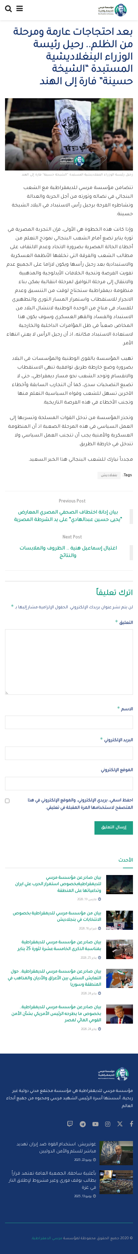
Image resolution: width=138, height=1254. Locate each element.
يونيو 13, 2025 (83, 1197)
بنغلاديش (109, 475)
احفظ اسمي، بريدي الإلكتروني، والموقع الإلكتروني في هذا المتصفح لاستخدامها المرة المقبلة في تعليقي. (80, 804)
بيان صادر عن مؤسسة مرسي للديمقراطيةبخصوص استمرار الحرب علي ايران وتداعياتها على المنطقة (58, 885)
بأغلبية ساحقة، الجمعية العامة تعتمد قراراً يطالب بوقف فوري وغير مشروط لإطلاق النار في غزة (52, 1180)
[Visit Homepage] (112, 10)
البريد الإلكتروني (116, 739)
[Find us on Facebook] (131, 1124)
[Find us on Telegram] (83, 1124)
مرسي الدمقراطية (47, 1239)
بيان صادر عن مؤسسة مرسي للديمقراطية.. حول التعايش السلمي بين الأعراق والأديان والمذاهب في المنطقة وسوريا (54, 978)
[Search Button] (8, 10)
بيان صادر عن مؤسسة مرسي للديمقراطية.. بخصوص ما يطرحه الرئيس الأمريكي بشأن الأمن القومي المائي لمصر (56, 1014)
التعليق (124, 622)
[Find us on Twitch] (70, 1124)
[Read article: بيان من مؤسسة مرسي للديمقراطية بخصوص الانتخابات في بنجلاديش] (119, 920)
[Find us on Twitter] (120, 1124)
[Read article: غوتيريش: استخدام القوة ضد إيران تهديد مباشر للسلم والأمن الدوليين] (116, 1153)
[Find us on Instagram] (107, 1124)
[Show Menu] (19, 10)
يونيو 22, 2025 (83, 1160)
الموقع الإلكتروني (117, 770)
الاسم (125, 708)
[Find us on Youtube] (95, 1124)
